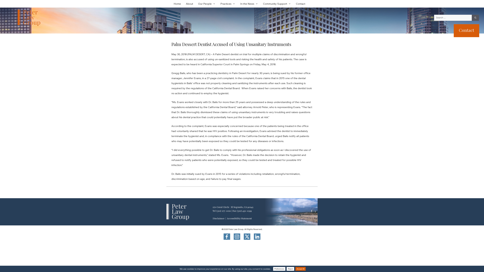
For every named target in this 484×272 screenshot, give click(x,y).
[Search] (475, 18)
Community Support (275, 3)
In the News (247, 3)
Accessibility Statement (239, 218)
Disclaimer (218, 218)
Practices (225, 3)
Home (177, 3)
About (189, 3)
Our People (205, 3)
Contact (300, 3)
